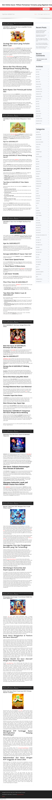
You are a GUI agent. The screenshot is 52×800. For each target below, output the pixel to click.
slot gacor (22, 268)
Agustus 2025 (38, 98)
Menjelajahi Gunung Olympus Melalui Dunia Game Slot (41, 36)
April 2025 (38, 108)
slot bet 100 (38, 227)
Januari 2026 (38, 86)
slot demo (38, 237)
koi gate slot (38, 171)
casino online (38, 144)
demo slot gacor (39, 156)
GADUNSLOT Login (6, 358)
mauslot (37, 188)
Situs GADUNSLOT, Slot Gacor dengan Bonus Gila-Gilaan (17, 325)
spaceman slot (38, 274)
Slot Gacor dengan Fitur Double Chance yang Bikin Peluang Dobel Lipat (42, 39)
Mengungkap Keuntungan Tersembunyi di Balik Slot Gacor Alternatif (17, 597)
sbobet (37, 208)
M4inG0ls (5, 23)
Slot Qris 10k (38, 259)
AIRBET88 (38, 132)
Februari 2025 (38, 113)
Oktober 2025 (38, 93)
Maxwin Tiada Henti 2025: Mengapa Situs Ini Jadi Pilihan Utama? (16, 507)
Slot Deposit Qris (39, 244)
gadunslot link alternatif (27, 23)
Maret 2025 (38, 111)
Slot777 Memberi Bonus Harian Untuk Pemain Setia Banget (41, 47)
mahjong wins (38, 185)
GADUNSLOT (18, 284)
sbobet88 (38, 210)
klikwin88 (37, 168)
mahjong (37, 176)
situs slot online (14, 134)
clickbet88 (38, 149)
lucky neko (38, 173)
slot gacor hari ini (39, 249)
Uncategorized (10, 23)
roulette (37, 203)
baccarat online (38, 139)
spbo (37, 276)
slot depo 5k (38, 242)
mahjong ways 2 (39, 183)
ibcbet (37, 159)
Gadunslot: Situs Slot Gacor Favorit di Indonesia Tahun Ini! (16, 435)
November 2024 (39, 120)
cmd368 (37, 154)
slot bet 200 (38, 230)
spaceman (38, 269)
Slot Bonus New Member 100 (41, 234)
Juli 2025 (37, 101)
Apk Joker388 (38, 134)
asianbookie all (38, 137)
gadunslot (16, 23)
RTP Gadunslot (10, 116)
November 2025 (39, 91)
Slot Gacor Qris (38, 252)
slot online (12, 48)
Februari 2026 (38, 84)
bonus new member (39, 141)
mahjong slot (38, 178)
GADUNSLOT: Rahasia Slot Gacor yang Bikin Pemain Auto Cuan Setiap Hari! (17, 27)
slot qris (37, 257)
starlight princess (39, 279)
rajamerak (38, 200)
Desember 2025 (39, 89)
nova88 (37, 193)
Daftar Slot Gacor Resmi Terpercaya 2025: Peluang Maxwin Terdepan (17, 691)
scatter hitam (38, 212)
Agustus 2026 (38, 69)
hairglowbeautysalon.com (11, 559)
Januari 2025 (38, 115)
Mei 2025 (37, 106)
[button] (40, 9)
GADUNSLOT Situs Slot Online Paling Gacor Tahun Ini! (17, 119)
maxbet (37, 190)
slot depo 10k (38, 239)
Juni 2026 (37, 74)
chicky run (38, 146)
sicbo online (38, 222)
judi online (29, 454)
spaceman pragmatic (40, 271)
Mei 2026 (37, 76)
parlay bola (38, 195)
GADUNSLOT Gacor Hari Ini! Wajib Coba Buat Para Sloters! (17, 222)
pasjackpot (38, 198)
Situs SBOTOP (38, 225)
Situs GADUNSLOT (10, 56)
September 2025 (39, 96)
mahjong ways (38, 181)
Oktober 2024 (38, 123)
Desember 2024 (39, 118)
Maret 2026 (38, 81)
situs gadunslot (10, 24)
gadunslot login (5, 24)
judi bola (37, 166)
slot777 (37, 266)
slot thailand (38, 264)
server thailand (38, 215)
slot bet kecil (38, 232)
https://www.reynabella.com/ (23, 747)
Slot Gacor (10, 616)
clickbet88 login (39, 151)
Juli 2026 (37, 71)
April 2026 (38, 79)
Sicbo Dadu (38, 220)
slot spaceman (38, 261)
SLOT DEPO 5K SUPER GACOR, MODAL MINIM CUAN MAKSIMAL (42, 44)
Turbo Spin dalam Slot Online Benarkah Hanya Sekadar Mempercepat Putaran (41, 31)
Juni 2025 (37, 103)
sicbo (37, 217)
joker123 (37, 163)
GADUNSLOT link (21, 23)
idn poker (37, 161)
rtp (36, 205)
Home (35, 14)
